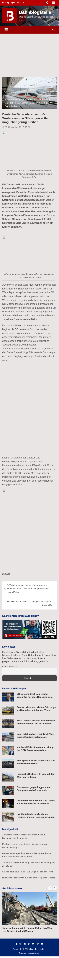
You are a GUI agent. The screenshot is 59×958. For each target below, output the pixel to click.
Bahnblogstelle (35, 12)
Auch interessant (12, 888)
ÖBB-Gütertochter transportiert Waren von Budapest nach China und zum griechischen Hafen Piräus (28, 588)
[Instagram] (20, 944)
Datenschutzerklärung (29, 953)
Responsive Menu (47, 2)
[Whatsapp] (38, 944)
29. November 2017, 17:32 (17, 127)
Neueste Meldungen (14, 688)
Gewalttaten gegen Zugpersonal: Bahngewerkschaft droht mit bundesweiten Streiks (34, 790)
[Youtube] (42, 944)
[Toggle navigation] (6, 30)
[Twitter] (33, 944)
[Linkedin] (25, 944)
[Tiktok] (29, 944)
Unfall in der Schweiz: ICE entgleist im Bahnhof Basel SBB (29, 603)
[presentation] (50, 888)
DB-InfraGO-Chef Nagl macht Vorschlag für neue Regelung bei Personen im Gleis (34, 697)
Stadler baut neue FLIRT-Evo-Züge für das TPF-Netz (27, 872)
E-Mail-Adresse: (10, 666)
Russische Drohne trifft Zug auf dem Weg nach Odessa (28, 877)
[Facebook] (16, 944)
